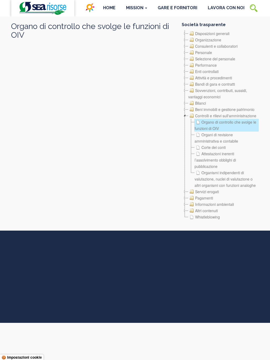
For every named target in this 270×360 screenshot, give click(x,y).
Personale (203, 52)
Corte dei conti (213, 147)
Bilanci (200, 103)
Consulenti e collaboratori (216, 46)
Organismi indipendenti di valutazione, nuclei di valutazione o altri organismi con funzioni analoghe (225, 179)
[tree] (220, 125)
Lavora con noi (226, 7)
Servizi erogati (207, 191)
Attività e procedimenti (213, 77)
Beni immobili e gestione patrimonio (224, 109)
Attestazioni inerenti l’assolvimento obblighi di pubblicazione (215, 160)
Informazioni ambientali (214, 204)
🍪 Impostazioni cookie (22, 357)
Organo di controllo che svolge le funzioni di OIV (225, 125)
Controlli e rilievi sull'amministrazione (225, 115)
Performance (206, 65)
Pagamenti (204, 198)
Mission (135, 7)
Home (109, 7)
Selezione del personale (215, 58)
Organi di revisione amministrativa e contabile (216, 138)
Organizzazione (208, 39)
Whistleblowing (207, 217)
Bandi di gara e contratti (215, 84)
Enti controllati (207, 71)
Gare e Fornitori (177, 7)
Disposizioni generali (212, 33)
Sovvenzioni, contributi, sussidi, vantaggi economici (217, 93)
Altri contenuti (206, 210)
